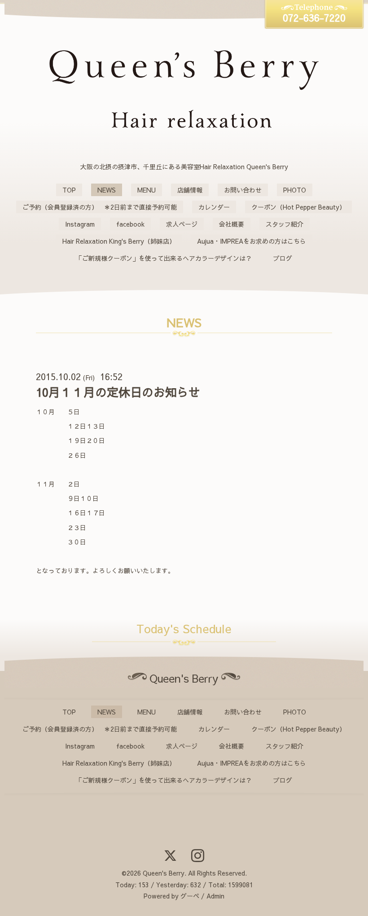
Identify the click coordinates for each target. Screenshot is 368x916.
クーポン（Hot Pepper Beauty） (298, 206)
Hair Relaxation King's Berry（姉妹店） (118, 241)
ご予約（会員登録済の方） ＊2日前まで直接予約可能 (99, 206)
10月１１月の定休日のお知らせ (118, 392)
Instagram (80, 223)
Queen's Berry (163, 872)
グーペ (189, 895)
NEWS (106, 189)
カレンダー (214, 206)
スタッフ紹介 (284, 223)
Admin (215, 895)
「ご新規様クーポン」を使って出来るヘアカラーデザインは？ (164, 258)
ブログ (282, 258)
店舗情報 (189, 189)
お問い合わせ (243, 189)
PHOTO (294, 189)
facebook (130, 223)
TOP (69, 189)
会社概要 (231, 223)
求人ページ (181, 223)
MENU (146, 189)
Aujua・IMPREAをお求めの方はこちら (251, 241)
